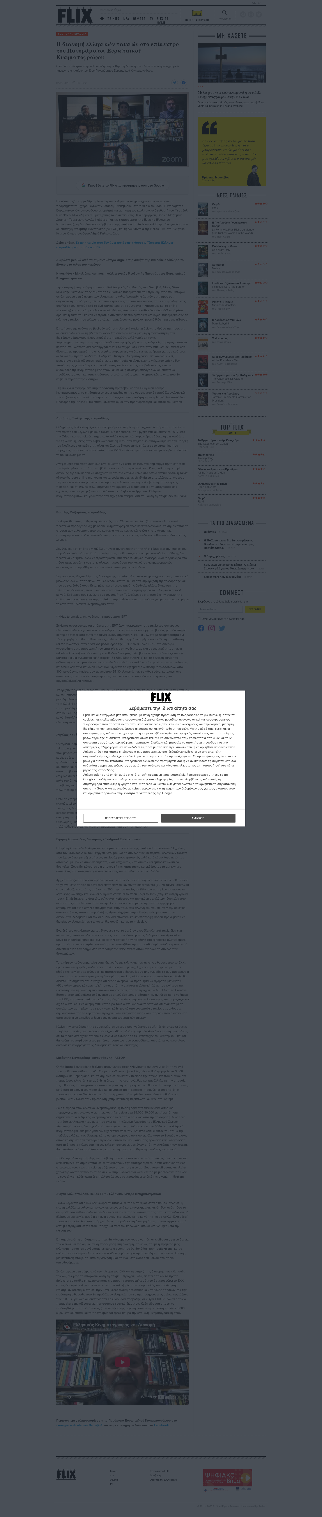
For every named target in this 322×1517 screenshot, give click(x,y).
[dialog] (161, 758)
